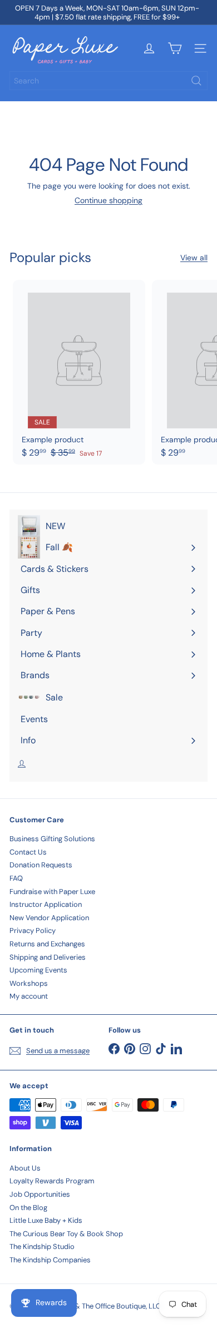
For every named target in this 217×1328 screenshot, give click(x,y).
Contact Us (28, 852)
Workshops (28, 983)
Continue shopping (108, 200)
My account (28, 996)
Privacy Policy (32, 930)
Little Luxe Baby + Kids (45, 1220)
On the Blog (28, 1207)
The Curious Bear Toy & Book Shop (66, 1233)
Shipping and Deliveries (47, 957)
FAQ (16, 878)
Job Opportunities (39, 1194)
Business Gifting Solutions (52, 838)
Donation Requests (40, 865)
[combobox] (108, 80)
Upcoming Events (38, 970)
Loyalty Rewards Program (52, 1181)
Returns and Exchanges (47, 944)
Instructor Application (45, 904)
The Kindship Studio (42, 1246)
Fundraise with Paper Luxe (52, 891)
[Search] (196, 80)
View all (194, 258)
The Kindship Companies (50, 1260)
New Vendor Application (49, 917)
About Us (25, 1168)
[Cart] (175, 48)
